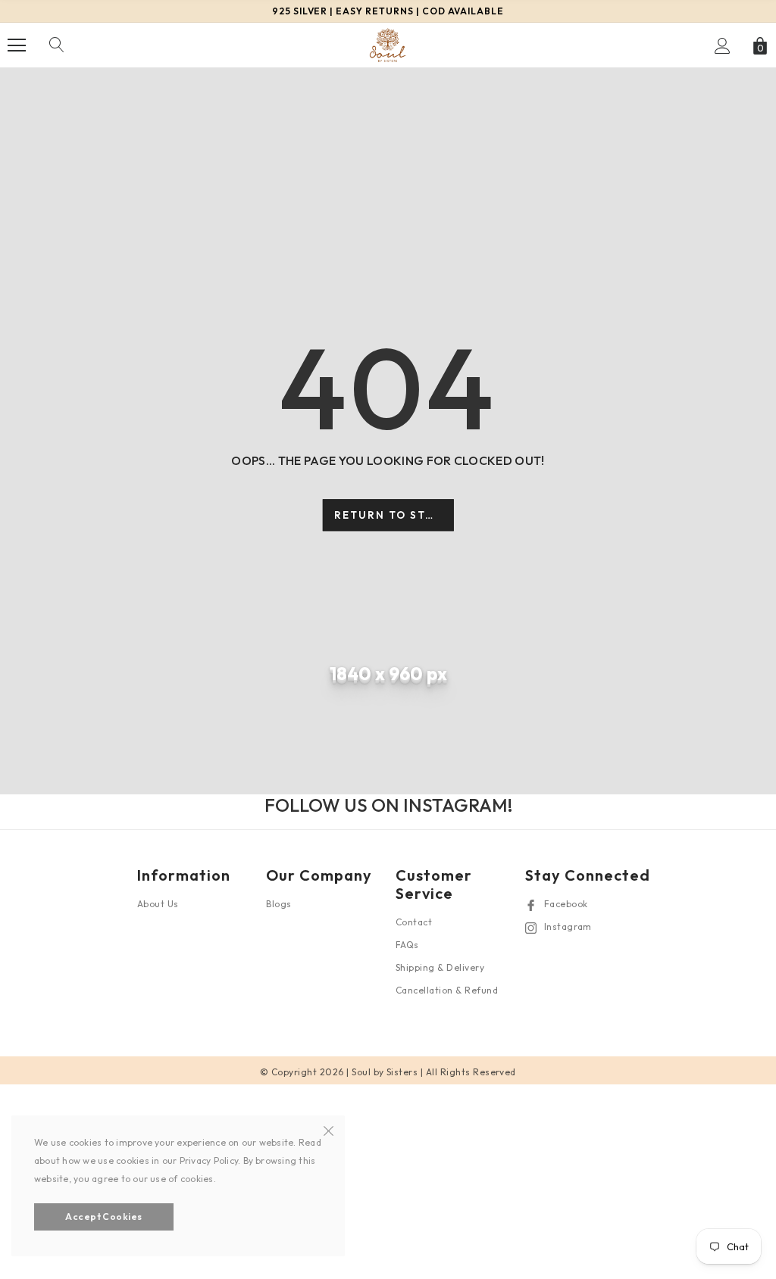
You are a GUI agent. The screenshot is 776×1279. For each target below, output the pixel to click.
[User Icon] (723, 46)
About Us (158, 903)
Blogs (278, 903)
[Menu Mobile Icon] (17, 45)
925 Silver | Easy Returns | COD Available (388, 11)
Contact (414, 922)
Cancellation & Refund (447, 990)
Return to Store (392, 515)
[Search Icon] (56, 45)
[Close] (328, 1129)
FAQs (407, 944)
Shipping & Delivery (440, 967)
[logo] (388, 44)
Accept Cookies (103, 1216)
